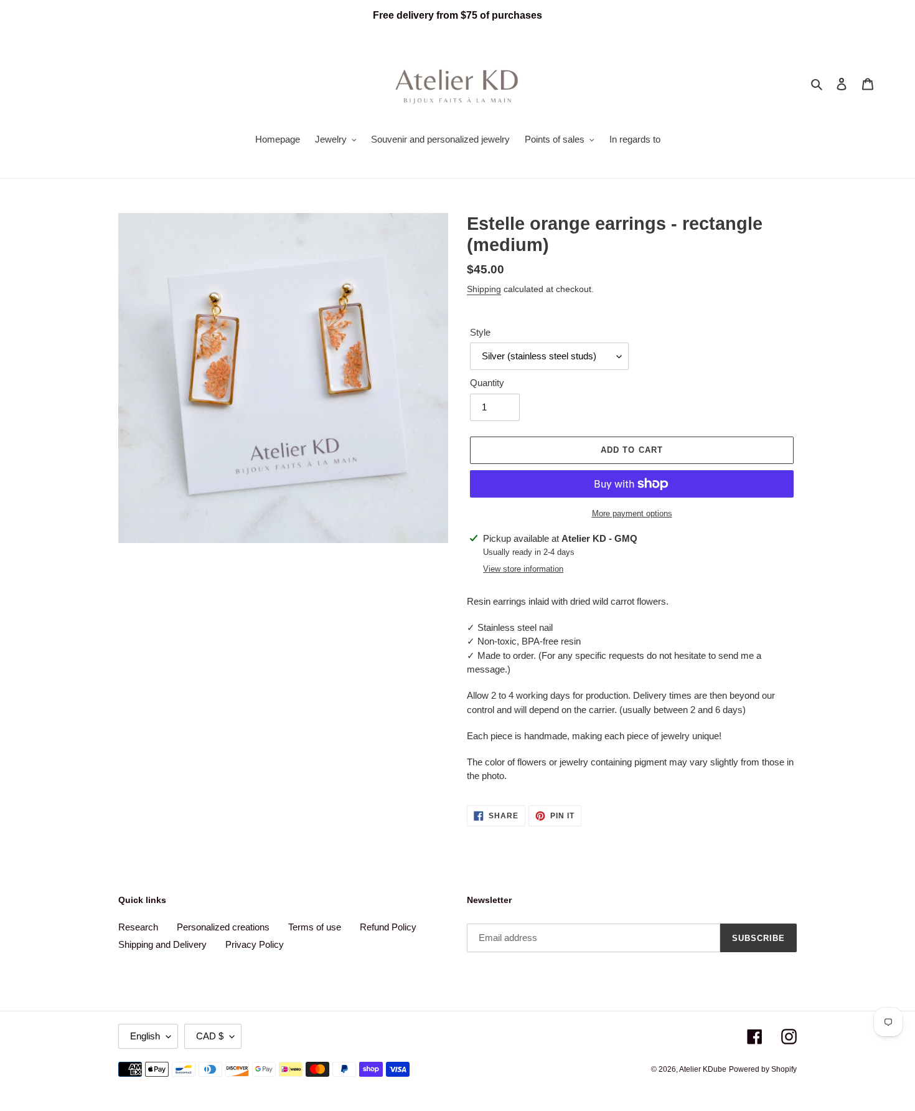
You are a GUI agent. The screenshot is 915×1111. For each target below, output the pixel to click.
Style (480, 332)
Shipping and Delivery (162, 944)
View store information (523, 569)
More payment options (632, 513)
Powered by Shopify (763, 1069)
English (145, 1036)
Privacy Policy (254, 944)
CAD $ (209, 1036)
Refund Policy (388, 927)
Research (138, 927)
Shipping (484, 289)
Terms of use (314, 927)
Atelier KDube (702, 1069)
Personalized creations (223, 927)
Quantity (487, 382)
